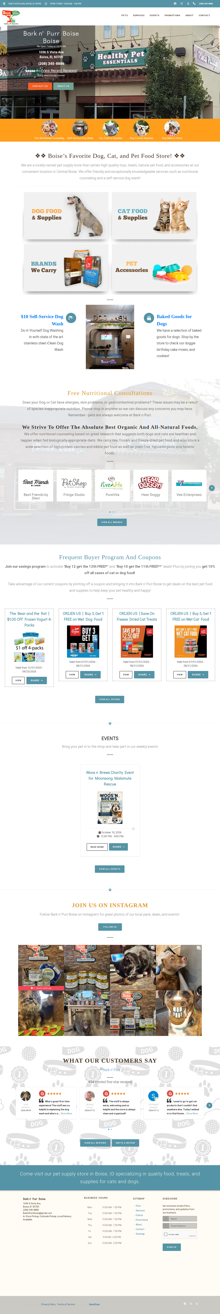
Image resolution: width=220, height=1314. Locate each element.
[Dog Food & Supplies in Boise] (111, 128)
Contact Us (40, 82)
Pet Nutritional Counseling (172, 138)
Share (35, 680)
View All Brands (112, 522)
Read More (97, 847)
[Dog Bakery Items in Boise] (141, 128)
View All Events (109, 869)
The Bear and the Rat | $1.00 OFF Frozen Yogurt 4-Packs (29, 619)
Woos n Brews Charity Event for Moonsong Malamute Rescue (110, 778)
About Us (63, 82)
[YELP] (188, 3)
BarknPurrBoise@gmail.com (37, 1213)
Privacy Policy (48, 1304)
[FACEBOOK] (175, 3)
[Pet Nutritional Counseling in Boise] (172, 128)
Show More (66, 1113)
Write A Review (125, 1143)
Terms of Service (66, 1304)
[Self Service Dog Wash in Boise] (49, 128)
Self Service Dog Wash (49, 138)
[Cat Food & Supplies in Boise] (80, 128)
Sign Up (172, 1247)
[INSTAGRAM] (181, 3)
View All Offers (109, 699)
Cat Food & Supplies (80, 138)
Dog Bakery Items (141, 138)
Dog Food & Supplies (111, 138)
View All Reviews (95, 1143)
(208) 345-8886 (51, 62)
